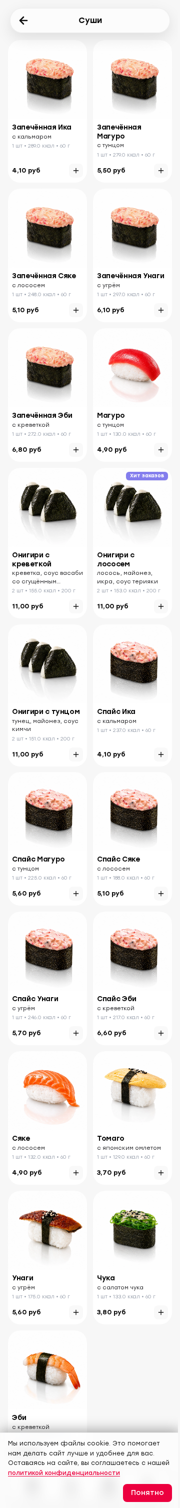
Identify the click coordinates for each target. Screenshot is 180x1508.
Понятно (147, 1492)
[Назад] (23, 21)
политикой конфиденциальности (64, 1472)
